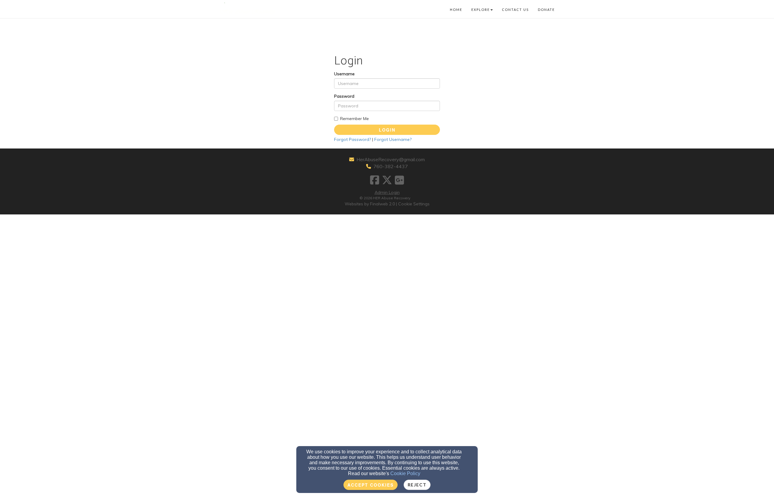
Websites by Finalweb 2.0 (370, 204)
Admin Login (387, 192)
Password (344, 96)
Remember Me (354, 118)
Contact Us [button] (515, 9)
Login (387, 130)
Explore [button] (480, 9)
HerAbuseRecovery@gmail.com (390, 159)
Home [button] (456, 9)
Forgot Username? (392, 139)
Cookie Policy (405, 473)
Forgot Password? (352, 139)
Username (344, 74)
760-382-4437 (390, 166)
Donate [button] (546, 9)
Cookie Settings (414, 204)
